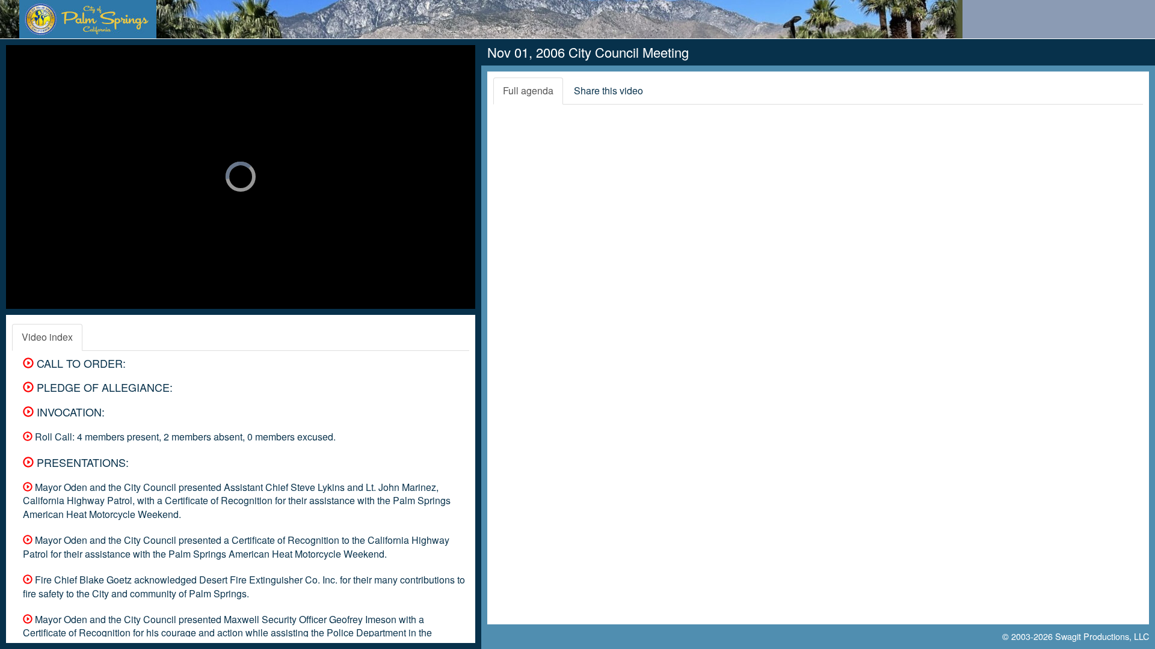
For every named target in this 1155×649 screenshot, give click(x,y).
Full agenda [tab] (528, 90)
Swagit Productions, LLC (1102, 636)
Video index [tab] (47, 337)
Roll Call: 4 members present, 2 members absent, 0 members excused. (184, 436)
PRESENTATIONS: (81, 462)
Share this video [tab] (608, 90)
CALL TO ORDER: (80, 363)
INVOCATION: (69, 411)
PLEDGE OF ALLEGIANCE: (103, 387)
